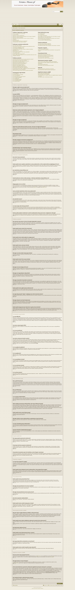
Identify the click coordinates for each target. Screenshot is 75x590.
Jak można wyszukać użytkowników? (43, 57)
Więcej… (13, 24)
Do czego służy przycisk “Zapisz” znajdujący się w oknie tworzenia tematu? (24, 68)
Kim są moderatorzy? (41, 34)
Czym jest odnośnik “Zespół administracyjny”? (45, 40)
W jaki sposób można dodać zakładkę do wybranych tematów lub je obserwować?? (48, 63)
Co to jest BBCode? (16, 73)
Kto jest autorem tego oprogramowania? (44, 73)
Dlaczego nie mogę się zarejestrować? (18, 35)
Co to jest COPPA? (16, 34)
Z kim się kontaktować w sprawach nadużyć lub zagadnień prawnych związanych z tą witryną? (50, 75)
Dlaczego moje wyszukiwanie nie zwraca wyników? (45, 55)
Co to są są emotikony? (16, 75)
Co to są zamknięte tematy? (17, 80)
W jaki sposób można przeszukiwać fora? (44, 54)
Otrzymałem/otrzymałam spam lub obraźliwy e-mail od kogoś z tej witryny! (49, 45)
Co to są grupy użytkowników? (42, 35)
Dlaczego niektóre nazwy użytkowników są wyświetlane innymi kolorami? (49, 38)
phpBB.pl (35, 187)
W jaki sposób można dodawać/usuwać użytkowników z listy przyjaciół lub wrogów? (49, 50)
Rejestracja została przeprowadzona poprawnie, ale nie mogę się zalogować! (24, 36)
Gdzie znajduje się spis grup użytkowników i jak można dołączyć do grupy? (49, 36)
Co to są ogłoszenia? (16, 78)
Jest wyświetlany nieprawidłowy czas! (18, 48)
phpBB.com (44, 187)
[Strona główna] (37, 4)
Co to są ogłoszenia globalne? (17, 77)
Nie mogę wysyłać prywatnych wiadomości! (44, 43)
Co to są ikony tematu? (16, 81)
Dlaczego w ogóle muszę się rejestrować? (19, 33)
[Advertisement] (42, 15)
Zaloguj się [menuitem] (59, 24)
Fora (17, 24)
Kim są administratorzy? (41, 33)
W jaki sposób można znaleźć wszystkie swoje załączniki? (46, 69)
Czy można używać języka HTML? (18, 74)
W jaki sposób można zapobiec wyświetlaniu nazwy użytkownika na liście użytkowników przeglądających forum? (24, 47)
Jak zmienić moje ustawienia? (17, 45)
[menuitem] (58, 24)
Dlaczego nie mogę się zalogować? (18, 37)
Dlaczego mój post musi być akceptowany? (19, 69)
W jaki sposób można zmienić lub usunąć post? (20, 60)
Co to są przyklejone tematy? (17, 79)
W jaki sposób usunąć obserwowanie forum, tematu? (46, 65)
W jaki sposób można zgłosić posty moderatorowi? (20, 67)
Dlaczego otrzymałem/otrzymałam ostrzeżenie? (20, 66)
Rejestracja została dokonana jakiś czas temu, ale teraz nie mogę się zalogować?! (23, 39)
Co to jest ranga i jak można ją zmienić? (19, 53)
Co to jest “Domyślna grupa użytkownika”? (44, 39)
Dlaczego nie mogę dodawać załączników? (19, 65)
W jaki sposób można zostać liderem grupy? (44, 37)
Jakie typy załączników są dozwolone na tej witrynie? (46, 68)
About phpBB (52, 556)
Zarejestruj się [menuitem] (61, 24)
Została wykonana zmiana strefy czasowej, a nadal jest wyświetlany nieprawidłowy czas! (23, 50)
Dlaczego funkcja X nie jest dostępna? (43, 74)
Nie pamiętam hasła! (16, 40)
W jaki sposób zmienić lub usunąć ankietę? (19, 63)
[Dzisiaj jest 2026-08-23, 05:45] (61, 28)
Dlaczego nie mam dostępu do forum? (18, 64)
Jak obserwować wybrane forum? (43, 64)
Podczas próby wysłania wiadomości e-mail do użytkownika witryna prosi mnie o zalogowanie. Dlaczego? (25, 55)
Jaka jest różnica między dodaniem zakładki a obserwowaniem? (47, 61)
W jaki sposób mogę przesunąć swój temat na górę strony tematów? (23, 70)
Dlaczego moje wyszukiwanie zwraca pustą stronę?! (45, 56)
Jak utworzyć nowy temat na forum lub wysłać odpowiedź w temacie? (23, 59)
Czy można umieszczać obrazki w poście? (19, 76)
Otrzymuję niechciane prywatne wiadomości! (44, 44)
